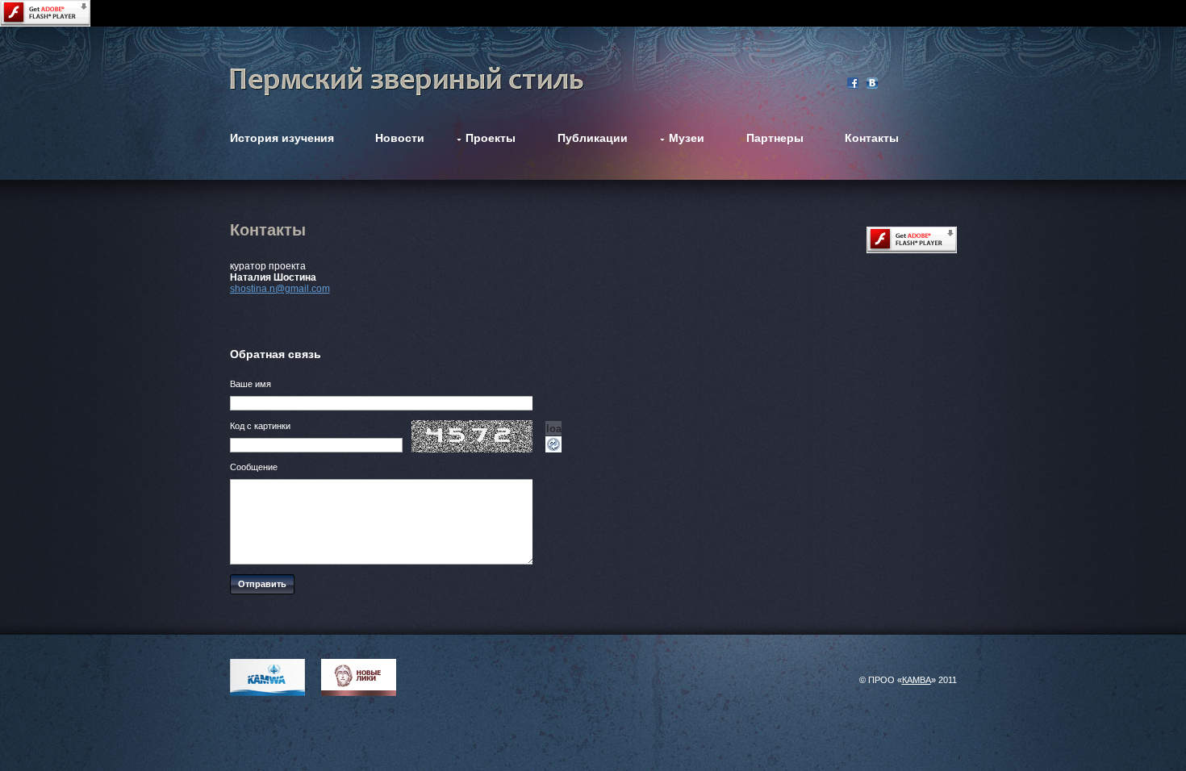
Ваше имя (250, 384)
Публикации (593, 137)
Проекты (491, 137)
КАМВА (916, 680)
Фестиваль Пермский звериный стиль (407, 81)
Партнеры (775, 137)
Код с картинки (260, 426)
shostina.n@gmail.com (280, 288)
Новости (399, 137)
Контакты (872, 137)
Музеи (686, 137)
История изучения (282, 137)
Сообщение (254, 467)
